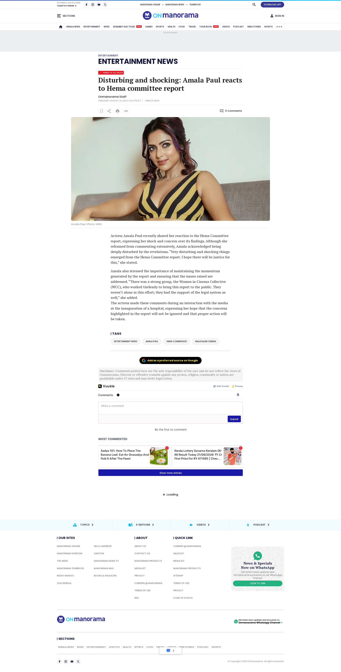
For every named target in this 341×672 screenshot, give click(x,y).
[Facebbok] (59, 661)
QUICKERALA (64, 583)
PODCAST (238, 26)
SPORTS (160, 26)
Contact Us (142, 553)
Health (127, 647)
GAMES (149, 26)
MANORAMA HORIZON (69, 553)
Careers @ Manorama (148, 583)
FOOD (182, 26)
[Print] (117, 111)
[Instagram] (92, 4)
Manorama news (175, 4)
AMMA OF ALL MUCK (112, 72)
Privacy (139, 575)
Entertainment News (138, 61)
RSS (136, 598)
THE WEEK (62, 561)
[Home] (61, 26)
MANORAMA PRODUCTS (148, 561)
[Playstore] (195, 621)
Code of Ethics (183, 598)
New (139, 26)
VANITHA (99, 553)
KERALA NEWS (73, 26)
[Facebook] (86, 4)
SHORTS (268, 26)
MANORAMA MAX (104, 568)
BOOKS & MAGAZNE (105, 575)
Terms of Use (142, 590)
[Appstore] (220, 621)
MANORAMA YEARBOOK (70, 568)
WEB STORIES (254, 26)
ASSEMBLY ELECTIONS (127, 26)
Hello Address (103, 546)
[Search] (254, 5)
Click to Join (257, 583)
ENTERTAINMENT (91, 26)
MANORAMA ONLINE (150, 4)
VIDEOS (226, 26)
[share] (109, 111)
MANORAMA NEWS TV (106, 561)
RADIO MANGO (65, 575)
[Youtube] (99, 4)
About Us (140, 546)
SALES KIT (178, 553)
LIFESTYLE (114, 647)
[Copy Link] (126, 111)
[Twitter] (105, 4)
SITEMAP (178, 575)
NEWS (107, 26)
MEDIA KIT (140, 568)
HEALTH (171, 26)
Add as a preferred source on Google (172, 360)
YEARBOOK (195, 4)
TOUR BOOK (208, 26)
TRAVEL (192, 26)
